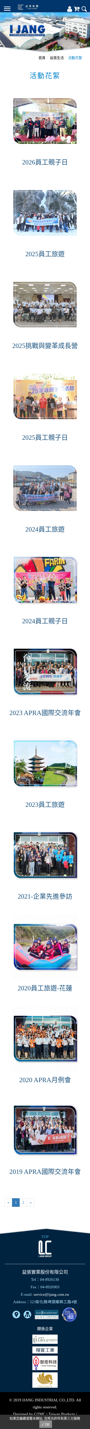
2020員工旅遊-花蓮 (45, 988)
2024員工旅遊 (45, 529)
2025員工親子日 (45, 437)
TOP (45, 1236)
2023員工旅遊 (45, 804)
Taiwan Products (61, 1414)
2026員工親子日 (45, 162)
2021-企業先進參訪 (45, 896)
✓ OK (46, 1424)
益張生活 (57, 58)
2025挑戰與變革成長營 (45, 345)
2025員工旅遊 (45, 254)
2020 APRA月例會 (45, 1079)
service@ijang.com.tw (51, 1294)
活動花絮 (75, 58)
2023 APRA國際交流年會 (45, 712)
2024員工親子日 (45, 621)
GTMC (39, 1414)
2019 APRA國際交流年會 (45, 1171)
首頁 (41, 58)
